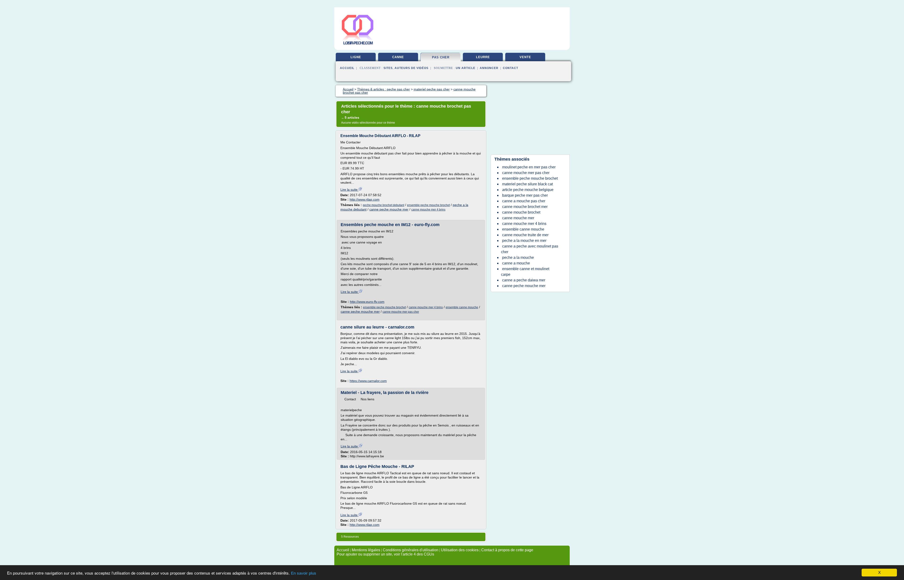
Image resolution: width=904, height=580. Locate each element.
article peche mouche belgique (527, 190)
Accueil (347, 68)
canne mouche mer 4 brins (428, 209)
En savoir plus (303, 573)
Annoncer (489, 68)
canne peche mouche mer (388, 209)
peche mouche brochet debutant (383, 205)
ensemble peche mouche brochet (428, 205)
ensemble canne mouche (462, 307)
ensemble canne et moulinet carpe (525, 271)
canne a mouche (516, 263)
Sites (388, 68)
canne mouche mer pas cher (401, 311)
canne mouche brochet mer (525, 207)
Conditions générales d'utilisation (410, 550)
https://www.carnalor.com (368, 381)
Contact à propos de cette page (507, 550)
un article (465, 68)
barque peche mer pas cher (525, 195)
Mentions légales (366, 550)
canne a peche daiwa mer (523, 280)
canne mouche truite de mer (525, 235)
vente (525, 57)
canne (398, 57)
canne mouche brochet (521, 212)
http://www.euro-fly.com (367, 302)
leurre (483, 57)
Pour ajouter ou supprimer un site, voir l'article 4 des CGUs (385, 554)
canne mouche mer (518, 218)
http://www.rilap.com (364, 199)
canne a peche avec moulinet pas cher (529, 249)
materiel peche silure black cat (527, 184)
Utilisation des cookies (460, 550)
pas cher (440, 57)
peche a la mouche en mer (524, 241)
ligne (356, 57)
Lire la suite (349, 189)
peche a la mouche (518, 258)
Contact (510, 68)
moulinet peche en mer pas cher (529, 167)
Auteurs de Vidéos (411, 68)
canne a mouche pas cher (523, 201)
